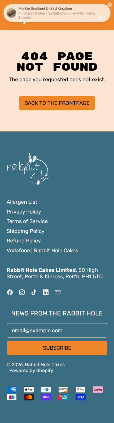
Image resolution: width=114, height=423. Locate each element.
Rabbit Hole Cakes (45, 364)
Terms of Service (27, 221)
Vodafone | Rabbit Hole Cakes (42, 250)
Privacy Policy (24, 211)
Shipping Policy (26, 231)
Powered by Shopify (31, 370)
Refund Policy (24, 240)
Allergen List (22, 202)
